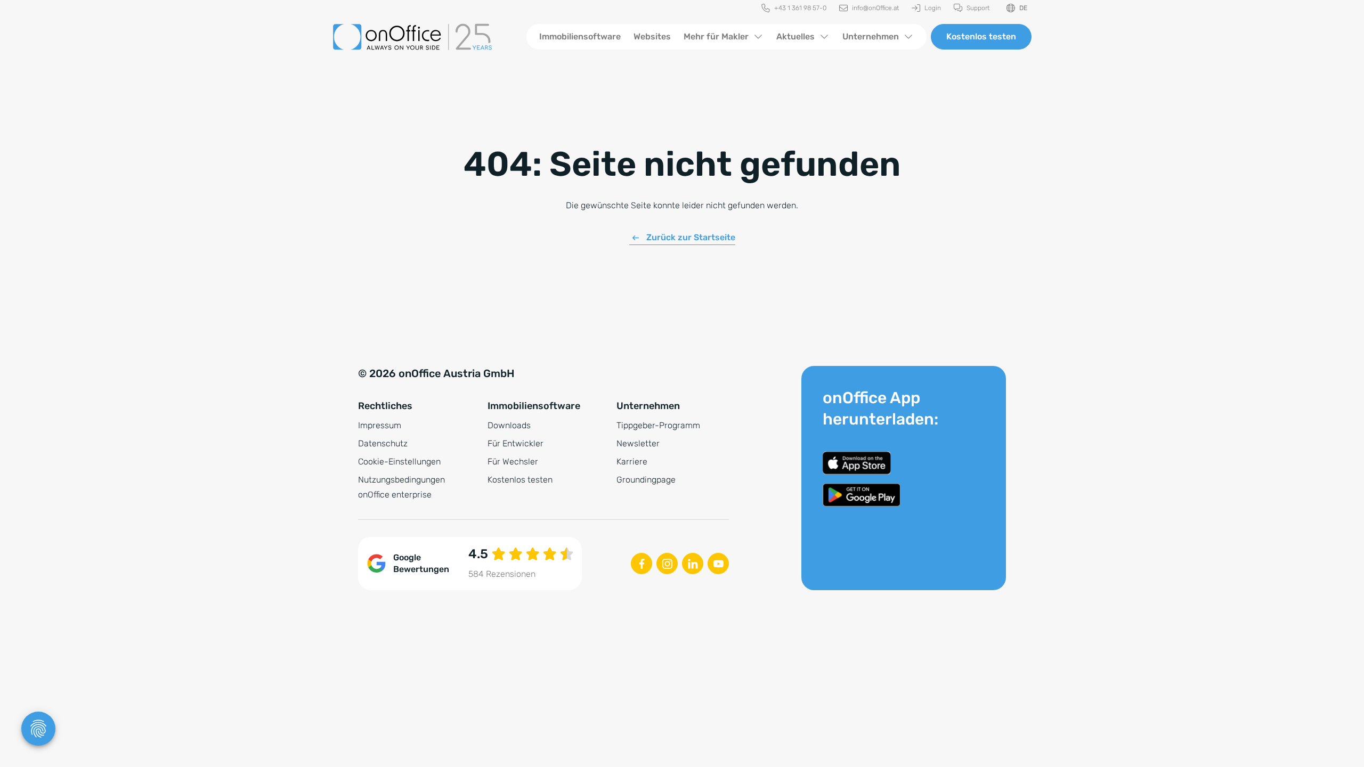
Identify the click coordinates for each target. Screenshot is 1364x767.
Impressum (379, 425)
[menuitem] (793, 8)
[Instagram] (667, 563)
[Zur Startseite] (420, 36)
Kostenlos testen (981, 36)
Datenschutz (383, 443)
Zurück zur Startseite (690, 237)
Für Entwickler (515, 443)
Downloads (509, 425)
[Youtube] (718, 563)
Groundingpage (646, 480)
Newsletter (638, 443)
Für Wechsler (513, 461)
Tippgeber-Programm (658, 425)
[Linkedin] (692, 563)
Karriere (631, 461)
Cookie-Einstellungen (399, 461)
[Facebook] (641, 563)
